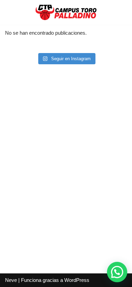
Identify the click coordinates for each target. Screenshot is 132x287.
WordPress (76, 280)
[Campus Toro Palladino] (66, 12)
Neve (11, 280)
